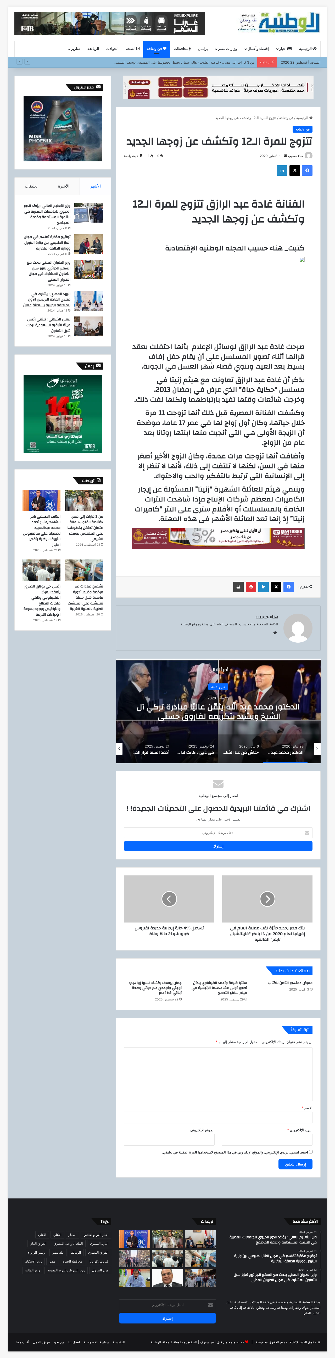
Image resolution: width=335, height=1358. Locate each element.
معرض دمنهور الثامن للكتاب (290, 983)
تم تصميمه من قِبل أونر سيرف (222, 1342)
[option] (218, 711)
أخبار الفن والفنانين (95, 1235)
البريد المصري (99, 1244)
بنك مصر (58, 1252)
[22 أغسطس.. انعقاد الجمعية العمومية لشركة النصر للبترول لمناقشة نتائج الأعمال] (167, 1278)
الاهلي (42, 1235)
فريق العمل (41, 1342)
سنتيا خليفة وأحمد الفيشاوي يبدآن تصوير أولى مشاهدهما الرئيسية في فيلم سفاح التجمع (219, 988)
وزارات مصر (227, 49)
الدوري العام (38, 1244)
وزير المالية (32, 1270)
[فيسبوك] (307, 170)
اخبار (283, 49)
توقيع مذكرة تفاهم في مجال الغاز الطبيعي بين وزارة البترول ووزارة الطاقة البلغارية (47, 243)
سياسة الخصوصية (96, 1342)
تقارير (75, 49)
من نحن (59, 1342)
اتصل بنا (74, 1342)
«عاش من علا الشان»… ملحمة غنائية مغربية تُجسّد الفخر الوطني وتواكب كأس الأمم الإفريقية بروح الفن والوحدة (218, 716)
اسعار (72, 1235)
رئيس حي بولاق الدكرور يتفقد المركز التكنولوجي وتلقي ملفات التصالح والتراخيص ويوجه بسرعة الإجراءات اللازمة (42, 600)
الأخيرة (63, 186)
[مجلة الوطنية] (278, 23)
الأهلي (57, 1235)
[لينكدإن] (282, 170)
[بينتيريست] (251, 587)
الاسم (307, 1108)
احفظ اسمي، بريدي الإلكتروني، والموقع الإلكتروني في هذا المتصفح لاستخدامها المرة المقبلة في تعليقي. (235, 1152)
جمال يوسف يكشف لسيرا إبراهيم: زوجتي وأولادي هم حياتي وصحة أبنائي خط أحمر (155, 988)
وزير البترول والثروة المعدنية (66, 1270)
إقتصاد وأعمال (258, 49)
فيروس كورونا (99, 1261)
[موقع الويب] (275, 633)
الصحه (131, 49)
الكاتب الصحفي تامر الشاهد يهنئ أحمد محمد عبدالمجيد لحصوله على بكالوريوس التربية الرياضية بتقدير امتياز (176, 62)
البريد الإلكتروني (299, 1130)
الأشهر (95, 186)
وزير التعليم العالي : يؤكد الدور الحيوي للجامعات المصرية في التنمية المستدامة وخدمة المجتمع (47, 214)
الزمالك (76, 1252)
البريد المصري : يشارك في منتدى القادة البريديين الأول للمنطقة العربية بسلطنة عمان (46, 300)
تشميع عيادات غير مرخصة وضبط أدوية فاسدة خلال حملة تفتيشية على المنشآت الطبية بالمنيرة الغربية (85, 597)
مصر (52, 1261)
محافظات (181, 49)
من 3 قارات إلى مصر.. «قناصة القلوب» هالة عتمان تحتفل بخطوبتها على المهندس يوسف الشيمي (85, 527)
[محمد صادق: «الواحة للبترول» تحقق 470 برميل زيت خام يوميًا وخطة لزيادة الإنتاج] (134, 1278)
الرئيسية (305, 49)
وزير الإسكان (33, 1261)
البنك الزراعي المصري (68, 1244)
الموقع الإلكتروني (202, 1130)
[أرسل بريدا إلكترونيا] (285, 156)
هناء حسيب (295, 156)
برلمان (203, 49)
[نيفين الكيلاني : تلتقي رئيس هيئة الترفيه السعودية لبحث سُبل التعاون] (88, 326)
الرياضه (93, 49)
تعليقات (31, 186)
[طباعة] (238, 587)
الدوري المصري (98, 1252)
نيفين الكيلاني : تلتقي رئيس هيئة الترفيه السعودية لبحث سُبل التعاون (48, 325)
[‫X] (294, 170)
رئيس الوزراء (36, 1252)
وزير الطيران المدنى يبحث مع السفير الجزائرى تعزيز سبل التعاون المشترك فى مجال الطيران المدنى (48, 271)
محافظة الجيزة (72, 1261)
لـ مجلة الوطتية (161, 1342)
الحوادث (112, 49)
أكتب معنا (22, 1342)
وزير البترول (100, 1270)
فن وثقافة (155, 49)
